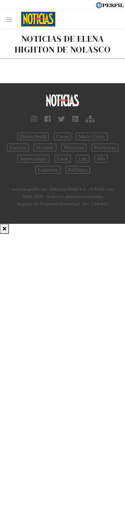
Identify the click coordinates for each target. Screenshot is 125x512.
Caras (62, 136)
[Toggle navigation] (11, 19)
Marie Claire (91, 136)
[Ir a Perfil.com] (110, 4)
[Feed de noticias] (75, 119)
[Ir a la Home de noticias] (62, 101)
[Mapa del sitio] (90, 119)
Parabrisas (105, 147)
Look (62, 159)
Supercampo (33, 159)
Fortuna (17, 147)
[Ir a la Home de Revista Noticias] (36, 19)
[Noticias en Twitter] (61, 119)
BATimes (78, 170)
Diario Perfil (33, 136)
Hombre (45, 147)
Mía (101, 159)
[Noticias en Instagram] (34, 119)
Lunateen (48, 170)
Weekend (74, 147)
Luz (82, 159)
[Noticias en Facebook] (47, 119)
